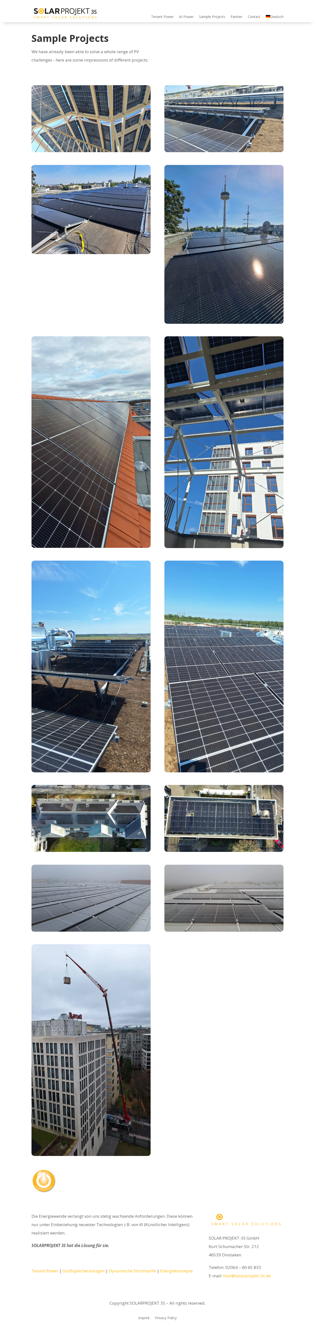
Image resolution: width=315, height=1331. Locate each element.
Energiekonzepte (176, 1271)
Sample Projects (212, 16)
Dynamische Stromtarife (132, 1271)
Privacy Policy (166, 1318)
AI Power (186, 16)
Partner (236, 16)
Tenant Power (162, 16)
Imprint (144, 1318)
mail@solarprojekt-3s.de (246, 1276)
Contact (254, 16)
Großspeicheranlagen (84, 1271)
